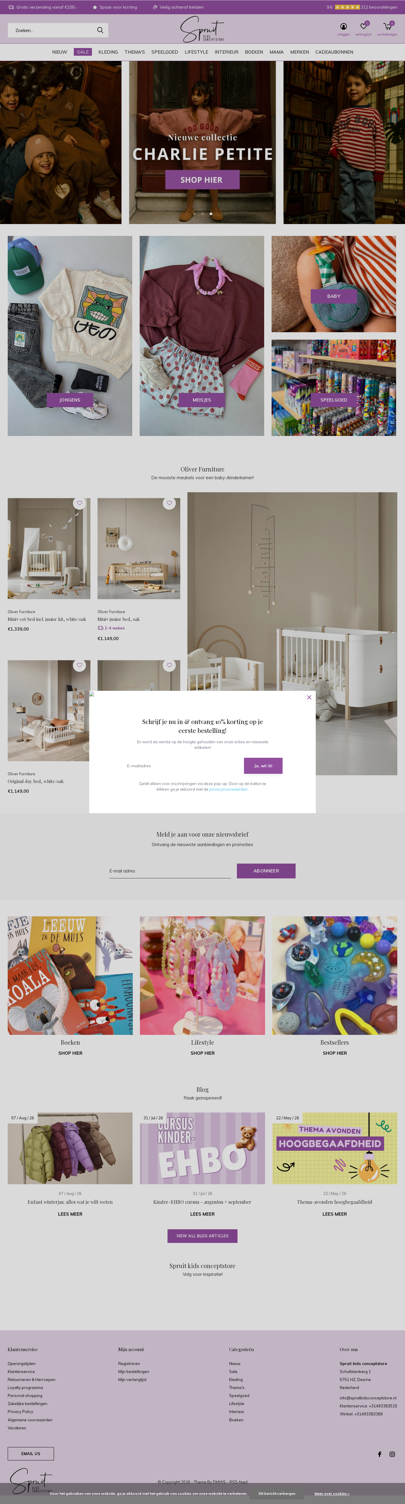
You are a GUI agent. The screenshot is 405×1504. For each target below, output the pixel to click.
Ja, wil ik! (263, 765)
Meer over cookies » (332, 1493)
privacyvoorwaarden (228, 789)
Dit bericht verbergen (277, 1493)
